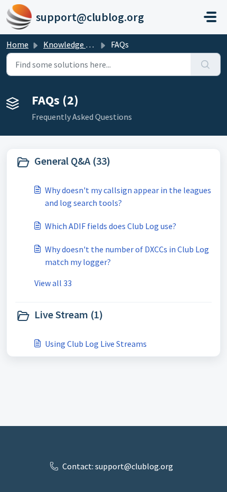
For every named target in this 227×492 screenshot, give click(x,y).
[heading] (113, 162)
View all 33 (53, 283)
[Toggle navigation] (210, 16)
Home (17, 44)
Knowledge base (72, 44)
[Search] (206, 64)
